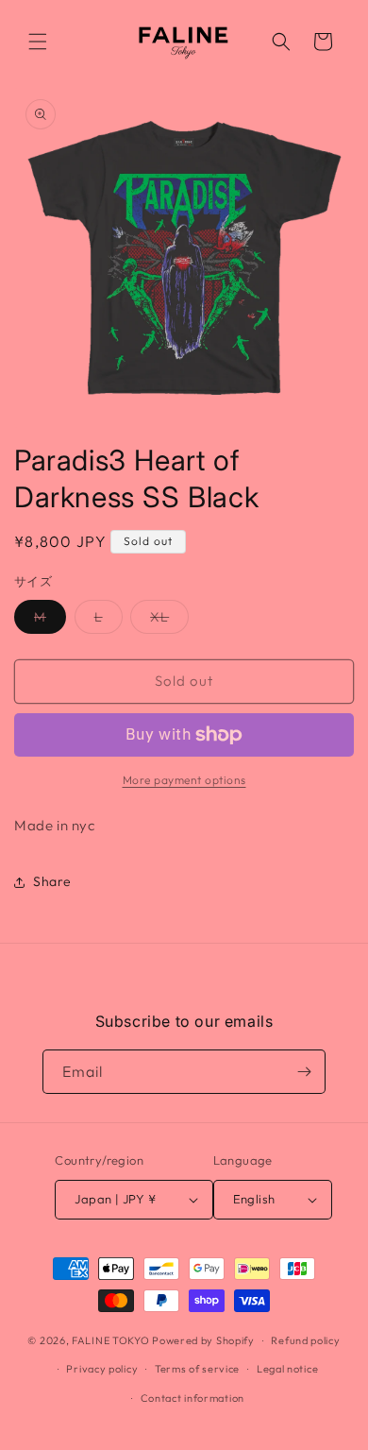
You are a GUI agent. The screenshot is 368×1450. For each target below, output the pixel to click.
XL (169, 620)
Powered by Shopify (203, 1340)
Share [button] (52, 881)
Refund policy (305, 1340)
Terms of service (197, 1368)
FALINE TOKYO (112, 1340)
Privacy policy (102, 1368)
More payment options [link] (184, 780)
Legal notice (287, 1368)
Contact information (192, 1398)
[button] (38, 41)
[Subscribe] (304, 1071)
